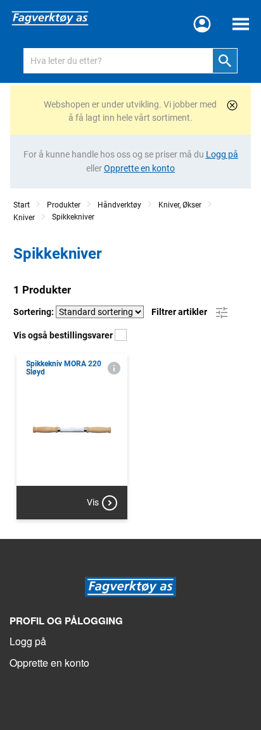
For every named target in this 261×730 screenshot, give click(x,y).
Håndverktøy (119, 205)
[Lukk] (232, 105)
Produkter (63, 205)
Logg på (28, 641)
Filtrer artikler (180, 312)
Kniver (24, 217)
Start (21, 205)
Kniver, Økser (179, 205)
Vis (93, 502)
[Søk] (225, 60)
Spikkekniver (73, 217)
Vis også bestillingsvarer (64, 335)
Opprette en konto (49, 662)
